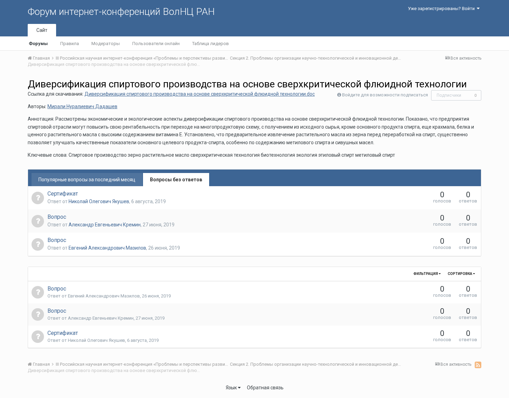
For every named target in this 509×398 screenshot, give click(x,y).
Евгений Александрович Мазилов (107, 248)
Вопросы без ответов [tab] (176, 179)
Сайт (41, 30)
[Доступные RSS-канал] (478, 365)
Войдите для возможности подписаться (385, 94)
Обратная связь (265, 387)
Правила (69, 43)
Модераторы (105, 43)
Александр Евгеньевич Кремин (105, 224)
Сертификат (62, 193)
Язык (232, 387)
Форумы (38, 43)
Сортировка (460, 274)
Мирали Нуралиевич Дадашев (82, 106)
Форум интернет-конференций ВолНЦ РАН (121, 11)
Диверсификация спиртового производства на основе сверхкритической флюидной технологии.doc (199, 94)
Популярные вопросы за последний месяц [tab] (86, 179)
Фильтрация (426, 274)
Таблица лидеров (210, 43)
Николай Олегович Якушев (99, 201)
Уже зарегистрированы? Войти (442, 8)
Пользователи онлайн (156, 43)
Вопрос (56, 217)
